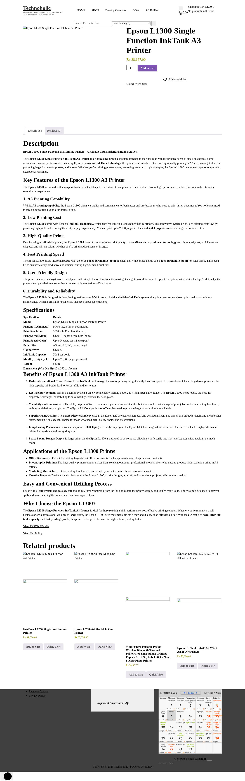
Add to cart (147, 68)
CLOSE (209, 6)
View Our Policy (32, 533)
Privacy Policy (37, 695)
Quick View (53, 646)
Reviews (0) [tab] (54, 130)
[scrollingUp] (6, 776)
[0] (181, 8)
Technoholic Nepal (166, 763)
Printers (142, 83)
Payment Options (38, 691)
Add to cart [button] (33, 646)
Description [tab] (35, 130)
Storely (148, 766)
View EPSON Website (36, 526)
